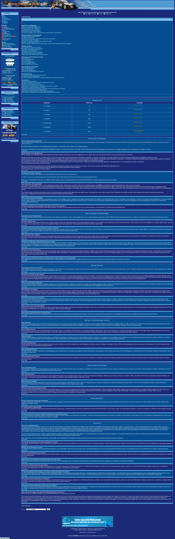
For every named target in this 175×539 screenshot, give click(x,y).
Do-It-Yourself (6, 35)
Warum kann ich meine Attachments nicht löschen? (34, 89)
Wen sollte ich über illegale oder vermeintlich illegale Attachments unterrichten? (41, 92)
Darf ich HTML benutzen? (28, 59)
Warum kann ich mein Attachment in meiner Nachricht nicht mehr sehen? (39, 86)
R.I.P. (4, 37)
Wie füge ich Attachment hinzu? (29, 81)
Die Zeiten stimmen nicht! (28, 37)
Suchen (100, 13)
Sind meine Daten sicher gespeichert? (31, 30)
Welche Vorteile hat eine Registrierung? (31, 27)
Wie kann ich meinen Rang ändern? (30, 42)
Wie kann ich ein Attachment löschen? (31, 83)
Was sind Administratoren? (28, 68)
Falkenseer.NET (97, 529)
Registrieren (108, 13)
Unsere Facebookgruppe (9, 44)
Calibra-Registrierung (8, 43)
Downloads (6, 27)
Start (4, 17)
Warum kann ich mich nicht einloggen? (31, 31)
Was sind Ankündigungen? (28, 61)
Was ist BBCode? (26, 58)
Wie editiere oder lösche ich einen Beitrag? (32, 48)
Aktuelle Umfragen (7, 47)
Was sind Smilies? (26, 60)
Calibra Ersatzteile (7, 99)
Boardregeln (93, 13)
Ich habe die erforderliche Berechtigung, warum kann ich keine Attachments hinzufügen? (43, 88)
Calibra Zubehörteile (8, 100)
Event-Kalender (7, 38)
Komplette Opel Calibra (9, 97)
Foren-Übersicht (26, 16)
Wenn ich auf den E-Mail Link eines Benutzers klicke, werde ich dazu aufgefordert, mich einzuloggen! (46, 43)
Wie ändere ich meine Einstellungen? (31, 36)
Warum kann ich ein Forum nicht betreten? (32, 53)
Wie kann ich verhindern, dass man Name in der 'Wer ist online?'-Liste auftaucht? (41, 32)
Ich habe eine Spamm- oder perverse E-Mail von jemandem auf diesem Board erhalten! (43, 77)
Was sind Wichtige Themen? (29, 63)
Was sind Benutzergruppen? (29, 70)
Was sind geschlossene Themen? (30, 64)
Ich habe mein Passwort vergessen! (30, 29)
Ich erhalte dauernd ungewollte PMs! (31, 76)
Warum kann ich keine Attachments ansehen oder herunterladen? (38, 91)
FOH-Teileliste (6, 45)
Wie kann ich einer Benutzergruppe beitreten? (33, 71)
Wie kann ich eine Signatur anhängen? (31, 49)
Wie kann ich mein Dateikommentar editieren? (33, 85)
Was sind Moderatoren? (28, 69)
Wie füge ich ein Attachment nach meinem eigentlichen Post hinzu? (38, 82)
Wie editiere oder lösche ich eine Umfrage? (32, 52)
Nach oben (24, 134)
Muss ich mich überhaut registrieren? (31, 26)
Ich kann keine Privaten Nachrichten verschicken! (34, 75)
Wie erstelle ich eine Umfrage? (29, 51)
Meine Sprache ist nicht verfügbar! (30, 40)
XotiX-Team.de (7, 114)
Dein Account (31, 177)
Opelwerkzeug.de (7, 115)
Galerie (5, 32)
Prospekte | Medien (8, 36)
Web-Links (6, 39)
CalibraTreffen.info (7, 113)
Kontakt (5, 23)
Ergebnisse (7, 31)
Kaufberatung (6, 33)
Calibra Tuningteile (7, 98)
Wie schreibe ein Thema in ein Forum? (31, 47)
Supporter (5, 21)
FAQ (4, 20)
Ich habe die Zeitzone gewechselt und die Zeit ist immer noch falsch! (38, 38)
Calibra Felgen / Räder (8, 101)
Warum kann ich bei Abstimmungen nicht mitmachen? (35, 54)
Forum (5, 26)
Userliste (5, 18)
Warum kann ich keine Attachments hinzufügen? (33, 87)
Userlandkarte (6, 19)
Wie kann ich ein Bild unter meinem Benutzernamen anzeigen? (37, 41)
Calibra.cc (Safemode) (8, 112)
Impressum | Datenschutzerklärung (96, 528)
